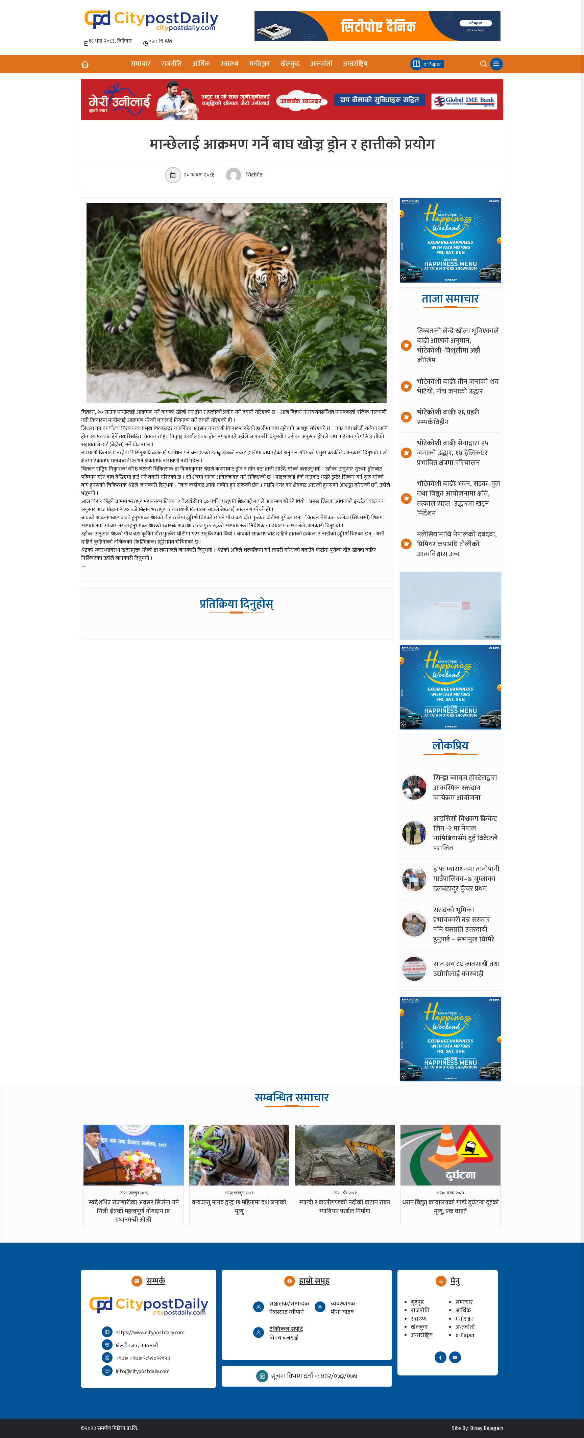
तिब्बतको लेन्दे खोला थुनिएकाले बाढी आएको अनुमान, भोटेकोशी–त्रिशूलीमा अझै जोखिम (458, 345)
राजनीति (171, 64)
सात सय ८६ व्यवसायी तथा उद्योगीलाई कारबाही (466, 969)
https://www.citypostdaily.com (150, 1332)
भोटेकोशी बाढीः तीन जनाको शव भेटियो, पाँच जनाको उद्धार (458, 386)
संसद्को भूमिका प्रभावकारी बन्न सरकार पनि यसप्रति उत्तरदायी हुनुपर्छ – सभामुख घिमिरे (463, 924)
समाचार (140, 64)
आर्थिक (201, 64)
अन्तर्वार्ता (321, 64)
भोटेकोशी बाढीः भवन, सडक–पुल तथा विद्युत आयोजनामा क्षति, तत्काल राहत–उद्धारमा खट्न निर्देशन (458, 498)
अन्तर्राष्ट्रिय (355, 64)
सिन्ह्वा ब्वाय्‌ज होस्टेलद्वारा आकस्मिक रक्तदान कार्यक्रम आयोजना (465, 787)
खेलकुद (290, 64)
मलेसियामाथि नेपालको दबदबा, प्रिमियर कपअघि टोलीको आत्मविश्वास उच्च (457, 544)
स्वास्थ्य (230, 64)
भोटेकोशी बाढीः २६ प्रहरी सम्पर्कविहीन (448, 417)
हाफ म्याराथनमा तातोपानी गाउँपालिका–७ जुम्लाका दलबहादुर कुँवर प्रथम (466, 878)
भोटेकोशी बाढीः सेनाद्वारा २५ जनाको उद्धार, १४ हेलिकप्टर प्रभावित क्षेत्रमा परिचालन (452, 453)
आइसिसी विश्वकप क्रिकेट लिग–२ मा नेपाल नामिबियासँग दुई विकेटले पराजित (465, 833)
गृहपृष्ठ (417, 1302)
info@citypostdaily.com (143, 1371)
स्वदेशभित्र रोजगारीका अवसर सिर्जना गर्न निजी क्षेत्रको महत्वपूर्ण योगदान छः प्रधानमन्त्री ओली (134, 1211)
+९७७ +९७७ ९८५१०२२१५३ (143, 1358)
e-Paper (465, 1335)
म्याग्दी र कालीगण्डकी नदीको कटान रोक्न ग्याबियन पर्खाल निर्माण (344, 1207)
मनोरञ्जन (259, 64)
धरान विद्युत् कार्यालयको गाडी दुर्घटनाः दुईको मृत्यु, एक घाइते (450, 1207)
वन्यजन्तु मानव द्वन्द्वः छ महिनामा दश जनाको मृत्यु (239, 1207)
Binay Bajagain (486, 1428)
